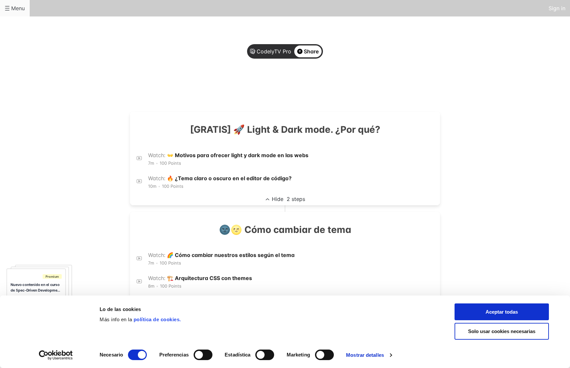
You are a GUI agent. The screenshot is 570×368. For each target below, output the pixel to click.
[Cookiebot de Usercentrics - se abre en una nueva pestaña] (56, 355)
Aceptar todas (502, 312)
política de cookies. (157, 319)
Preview (311, 86)
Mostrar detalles (365, 355)
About (259, 86)
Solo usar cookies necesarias (501, 331)
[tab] (259, 86)
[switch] (203, 355)
